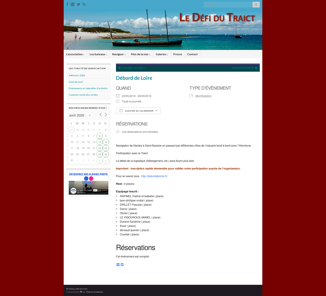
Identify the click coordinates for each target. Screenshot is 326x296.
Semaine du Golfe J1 (243, 67)
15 (99, 142)
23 (105, 148)
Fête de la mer (140, 54)
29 (99, 154)
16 (105, 142)
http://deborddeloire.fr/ (154, 176)
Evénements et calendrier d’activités (88, 88)
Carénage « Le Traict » (133, 67)
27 (71, 130)
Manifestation (203, 96)
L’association (74, 54)
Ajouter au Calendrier (138, 111)
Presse (177, 54)
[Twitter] (78, 3)
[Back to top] (318, 288)
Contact (192, 54)
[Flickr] (72, 3)
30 (105, 154)
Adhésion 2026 (77, 75)
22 (99, 148)
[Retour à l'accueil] (163, 29)
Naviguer (118, 54)
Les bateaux (98, 54)
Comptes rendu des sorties (83, 94)
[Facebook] (67, 3)
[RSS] (84, 3)
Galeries (161, 54)
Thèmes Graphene (94, 292)
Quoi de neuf (76, 81)
